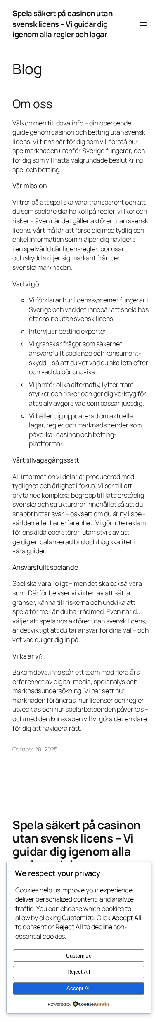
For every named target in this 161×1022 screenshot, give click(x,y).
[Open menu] (144, 24)
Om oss (32, 104)
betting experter (82, 331)
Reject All (78, 972)
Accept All (78, 988)
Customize (79, 956)
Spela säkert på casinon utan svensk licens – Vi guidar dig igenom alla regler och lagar (62, 23)
